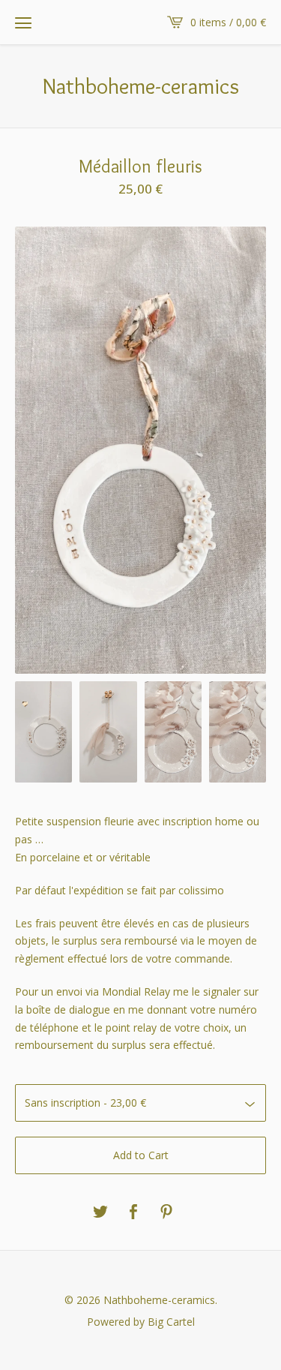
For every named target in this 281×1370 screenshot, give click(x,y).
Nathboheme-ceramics (140, 86)
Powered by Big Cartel (141, 1321)
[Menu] (23, 22)
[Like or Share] (133, 1212)
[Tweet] (100, 1212)
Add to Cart (141, 1155)
